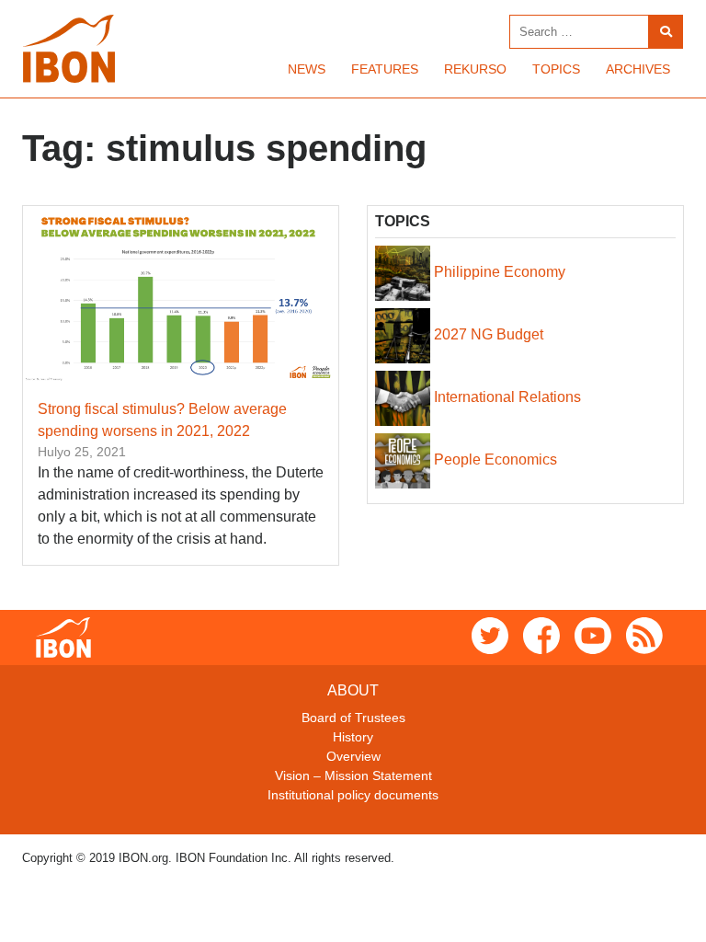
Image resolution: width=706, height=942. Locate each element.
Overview (353, 756)
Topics (556, 69)
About (353, 690)
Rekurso (475, 69)
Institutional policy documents (353, 794)
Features (384, 69)
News (306, 69)
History (353, 736)
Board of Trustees (353, 717)
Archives (638, 69)
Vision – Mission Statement (353, 775)
